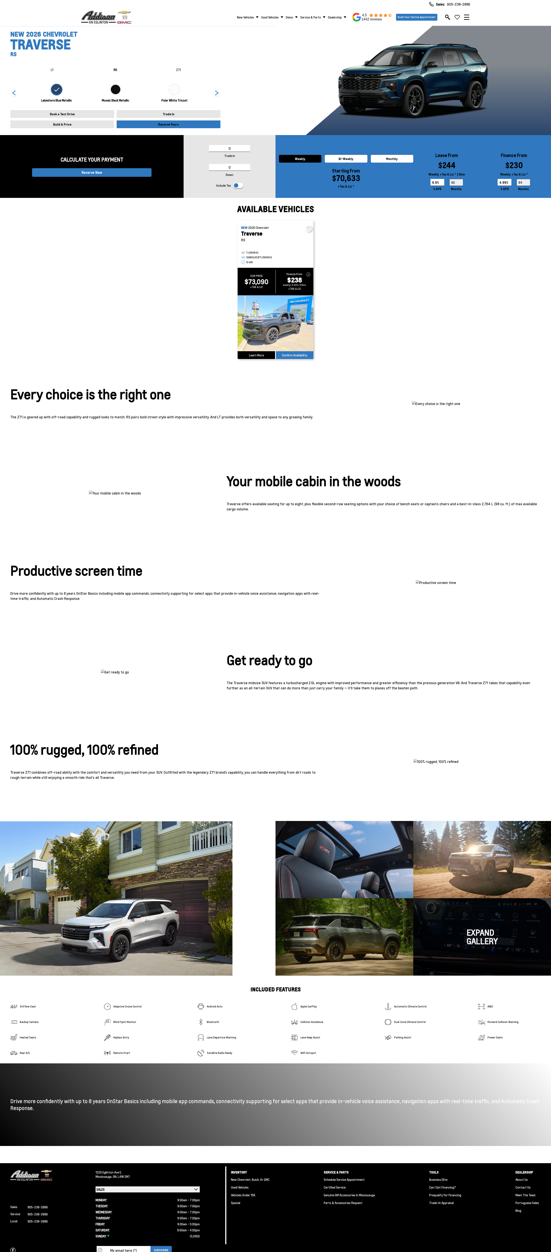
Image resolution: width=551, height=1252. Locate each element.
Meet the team (525, 1195)
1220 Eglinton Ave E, (109, 1172)
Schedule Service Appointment (344, 1179)
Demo (289, 17)
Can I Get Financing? (442, 1187)
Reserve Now (92, 172)
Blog (518, 1210)
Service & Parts (310, 17)
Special (235, 1203)
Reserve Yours (168, 124)
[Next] (14, 93)
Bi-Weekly (346, 159)
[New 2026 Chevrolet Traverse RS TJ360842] (275, 323)
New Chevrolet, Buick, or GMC (250, 1179)
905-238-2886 (458, 4)
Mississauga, (104, 1176)
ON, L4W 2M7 (121, 1176)
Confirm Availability (294, 355)
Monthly (392, 159)
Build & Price (62, 124)
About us (521, 1179)
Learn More (256, 355)
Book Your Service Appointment (417, 17)
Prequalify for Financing (445, 1195)
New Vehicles (245, 17)
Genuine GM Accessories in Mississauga (349, 1195)
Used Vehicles (270, 17)
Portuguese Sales (527, 1203)
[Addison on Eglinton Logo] (106, 17)
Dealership (335, 17)
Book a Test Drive (62, 114)
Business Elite (438, 1179)
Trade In (168, 114)
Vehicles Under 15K (243, 1195)
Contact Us (523, 1187)
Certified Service (335, 1187)
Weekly (300, 159)
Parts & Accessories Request (343, 1203)
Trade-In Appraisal (441, 1203)
